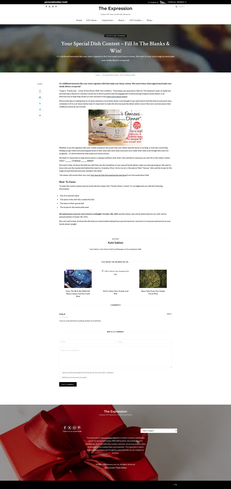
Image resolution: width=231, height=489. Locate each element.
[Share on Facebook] (40, 109)
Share (121, 20)
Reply (169, 314)
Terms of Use (109, 467)
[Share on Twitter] (40, 103)
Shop (149, 20)
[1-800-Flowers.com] (163, 2)
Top (175, 485)
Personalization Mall (108, 438)
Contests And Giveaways (115, 35)
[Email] (40, 97)
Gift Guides (135, 20)
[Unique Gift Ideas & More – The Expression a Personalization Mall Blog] (115, 9)
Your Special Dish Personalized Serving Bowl (108, 175)
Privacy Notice (121, 467)
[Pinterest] (40, 115)
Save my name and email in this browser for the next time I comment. (88, 373)
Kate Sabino (115, 238)
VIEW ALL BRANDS (176, 2)
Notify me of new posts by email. (74, 377)
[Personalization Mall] (55, 2)
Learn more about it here (117, 96)
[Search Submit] (176, 6)
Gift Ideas (91, 20)
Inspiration (107, 20)
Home (79, 20)
